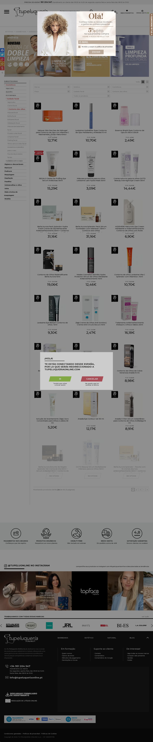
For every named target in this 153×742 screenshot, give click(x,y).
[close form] (115, 11)
